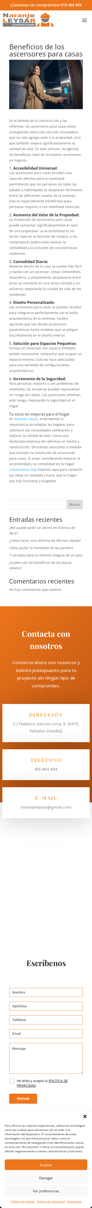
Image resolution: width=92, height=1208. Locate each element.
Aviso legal (74, 1201)
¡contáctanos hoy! (23, 469)
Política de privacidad (51, 1201)
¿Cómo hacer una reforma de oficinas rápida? (45, 540)
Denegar (46, 1178)
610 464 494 (71, 5)
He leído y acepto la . (42, 1083)
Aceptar (46, 1164)
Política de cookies (23, 1201)
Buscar (74, 504)
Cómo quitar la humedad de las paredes (41, 548)
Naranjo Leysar (26, 419)
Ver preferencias (46, 1191)
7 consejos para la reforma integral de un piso (45, 555)
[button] (85, 1116)
